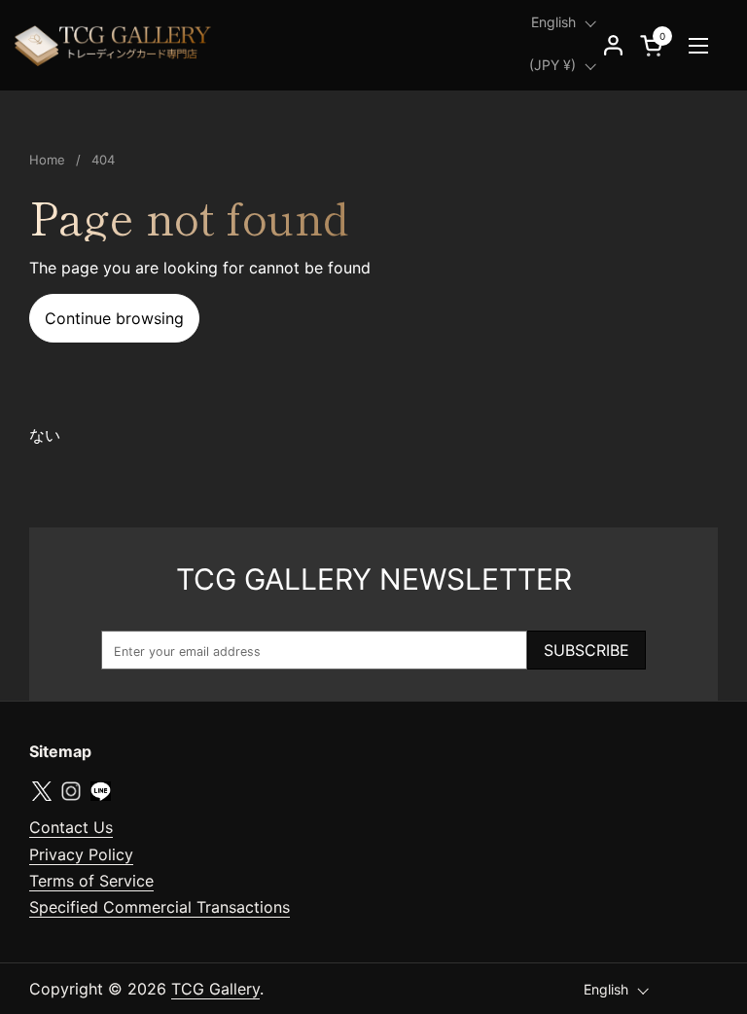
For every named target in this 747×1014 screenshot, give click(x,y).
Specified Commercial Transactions (159, 907)
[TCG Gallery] (115, 45)
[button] (654, 45)
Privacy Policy (81, 854)
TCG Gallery (215, 988)
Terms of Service (91, 880)
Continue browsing (114, 318)
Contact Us (71, 827)
